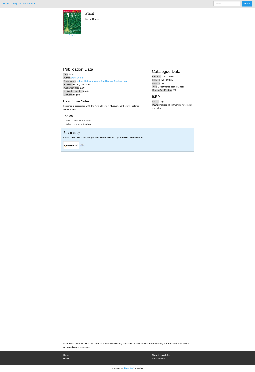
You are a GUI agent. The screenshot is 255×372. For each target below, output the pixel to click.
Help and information (23, 4)
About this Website (161, 355)
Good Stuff (129, 368)
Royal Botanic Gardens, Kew (114, 81)
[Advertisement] (138, 42)
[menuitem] (6, 3)
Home (6, 4)
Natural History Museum (88, 81)
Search (66, 359)
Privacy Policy (158, 359)
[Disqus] (127, 232)
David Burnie (77, 78)
